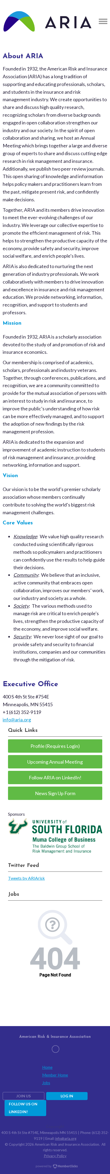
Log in (67, 1096)
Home (47, 1067)
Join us (23, 1096)
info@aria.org (17, 720)
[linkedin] (55, 1049)
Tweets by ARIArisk (26, 878)
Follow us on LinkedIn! (23, 1108)
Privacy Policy (55, 1156)
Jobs (46, 1082)
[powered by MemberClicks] (55, 1167)
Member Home (55, 1075)
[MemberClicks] (47, 21)
